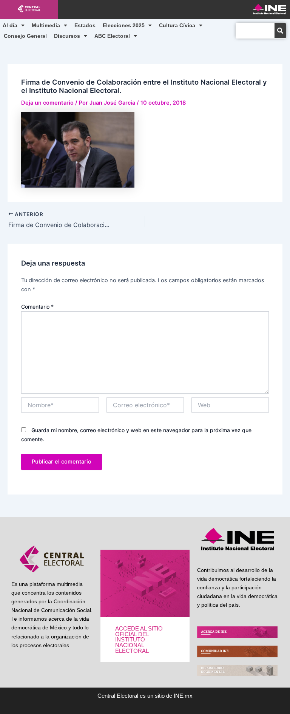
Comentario (37, 306)
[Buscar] (280, 30)
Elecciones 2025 (124, 25)
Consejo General (25, 36)
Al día (10, 25)
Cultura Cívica (177, 25)
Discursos (67, 36)
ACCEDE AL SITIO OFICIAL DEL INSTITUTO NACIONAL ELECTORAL (139, 640)
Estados (85, 25)
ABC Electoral (112, 36)
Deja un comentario (47, 102)
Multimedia (46, 25)
